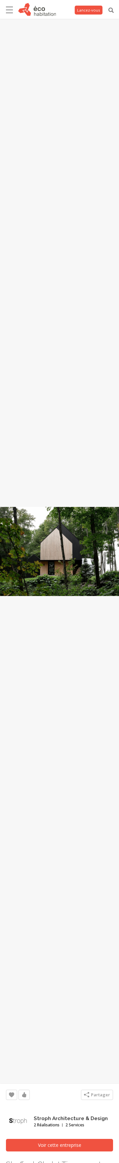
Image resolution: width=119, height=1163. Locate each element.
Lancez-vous (88, 10)
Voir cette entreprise (59, 1145)
